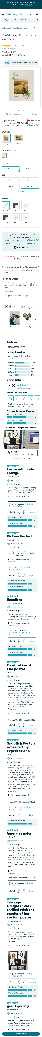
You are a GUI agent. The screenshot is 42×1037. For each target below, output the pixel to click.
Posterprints (6, 27)
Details (22, 55)
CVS (37, 125)
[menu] (33, 114)
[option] (6, 140)
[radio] (4, 155)
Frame (5, 198)
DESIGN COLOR (9, 150)
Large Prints (17, 27)
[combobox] (21, 20)
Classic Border (14, 327)
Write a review (9, 48)
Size (3, 175)
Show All (20, 191)
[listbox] (21, 169)
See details (26, 258)
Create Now (21, 1034)
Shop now (26, 5)
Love (25, 27)
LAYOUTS (6, 132)
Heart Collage (27, 327)
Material (6, 164)
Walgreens (31, 125)
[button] (3, 14)
